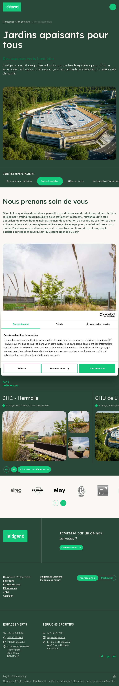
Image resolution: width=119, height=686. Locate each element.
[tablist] (61, 181)
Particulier (107, 577)
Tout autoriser (97, 368)
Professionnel (87, 577)
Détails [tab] (59, 324)
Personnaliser (57, 368)
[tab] (19, 181)
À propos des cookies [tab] (98, 324)
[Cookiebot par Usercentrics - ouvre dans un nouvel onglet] (101, 315)
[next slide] (14, 469)
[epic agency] (114, 676)
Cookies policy (19, 676)
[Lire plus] (47, 426)
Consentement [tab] (21, 324)
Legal (6, 676)
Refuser (22, 368)
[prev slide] (6, 469)
